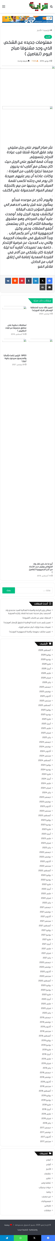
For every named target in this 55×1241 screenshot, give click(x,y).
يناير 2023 (46, 848)
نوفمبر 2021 (45, 912)
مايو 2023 (46, 829)
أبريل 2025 (46, 724)
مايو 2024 (46, 774)
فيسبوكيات (46, 1201)
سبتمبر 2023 (45, 811)
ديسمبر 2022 (45, 852)
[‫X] (42, 281)
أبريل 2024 (46, 779)
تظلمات (47, 1174)
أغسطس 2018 (45, 1091)
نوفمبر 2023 (45, 802)
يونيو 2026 (46, 659)
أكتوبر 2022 (45, 861)
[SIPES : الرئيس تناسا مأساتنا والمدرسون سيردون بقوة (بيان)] (14, 345)
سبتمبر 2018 (45, 1086)
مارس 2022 (46, 894)
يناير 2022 (46, 903)
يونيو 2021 (46, 935)
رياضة (48, 1192)
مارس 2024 (46, 783)
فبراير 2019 (46, 1063)
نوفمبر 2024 (45, 747)
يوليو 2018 (46, 1096)
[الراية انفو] (38, 6)
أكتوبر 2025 (45, 696)
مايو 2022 (46, 884)
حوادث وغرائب (45, 1188)
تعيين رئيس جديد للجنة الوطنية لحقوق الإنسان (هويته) (27, 623)
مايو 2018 (46, 1105)
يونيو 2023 (46, 825)
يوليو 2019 (46, 1040)
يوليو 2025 (46, 710)
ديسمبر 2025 (45, 687)
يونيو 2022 (46, 880)
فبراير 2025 (46, 733)
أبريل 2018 (46, 1109)
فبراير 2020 (46, 1008)
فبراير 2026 (46, 678)
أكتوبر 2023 (45, 806)
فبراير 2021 (46, 953)
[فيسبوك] (49, 281)
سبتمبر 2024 (45, 756)
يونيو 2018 (46, 1100)
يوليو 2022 (46, 875)
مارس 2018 (46, 1114)
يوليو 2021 (46, 930)
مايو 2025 (46, 719)
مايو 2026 (46, 664)
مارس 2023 (46, 838)
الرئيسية (46, 30)
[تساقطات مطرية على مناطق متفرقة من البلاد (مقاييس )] (14, 314)
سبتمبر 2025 (45, 701)
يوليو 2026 (46, 655)
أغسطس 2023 (44, 815)
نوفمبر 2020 (45, 967)
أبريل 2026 (46, 669)
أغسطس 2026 (44, 650)
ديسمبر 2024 (45, 742)
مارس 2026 (46, 673)
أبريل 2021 (46, 944)
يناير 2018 (47, 1123)
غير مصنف (46, 1197)
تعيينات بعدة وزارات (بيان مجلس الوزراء (34, 627)
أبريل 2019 (46, 1054)
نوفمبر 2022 (45, 857)
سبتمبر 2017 (45, 1141)
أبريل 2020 (46, 999)
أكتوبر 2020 (45, 972)
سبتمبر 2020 (45, 976)
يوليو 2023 (46, 820)
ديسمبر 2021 (45, 907)
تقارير (48, 1178)
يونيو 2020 (46, 990)
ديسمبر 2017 (45, 1128)
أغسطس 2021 (45, 926)
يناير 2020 (46, 1013)
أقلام (48, 1165)
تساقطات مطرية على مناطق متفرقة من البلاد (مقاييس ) (15, 328)
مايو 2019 (46, 1050)
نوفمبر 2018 (45, 1077)
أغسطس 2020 (44, 981)
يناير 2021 (47, 958)
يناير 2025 (46, 737)
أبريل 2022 (46, 889)
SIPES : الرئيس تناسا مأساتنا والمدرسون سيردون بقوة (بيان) (15, 358)
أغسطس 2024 (44, 760)
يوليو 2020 (46, 985)
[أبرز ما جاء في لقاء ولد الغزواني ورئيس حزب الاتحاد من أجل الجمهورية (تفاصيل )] (41, 450)
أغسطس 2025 (44, 705)
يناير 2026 (46, 682)
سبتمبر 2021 (45, 921)
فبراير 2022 (46, 898)
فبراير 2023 (46, 843)
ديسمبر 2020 (45, 962)
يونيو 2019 (46, 1045)
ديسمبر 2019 (45, 1017)
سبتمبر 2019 (45, 1031)
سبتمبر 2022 (45, 866)
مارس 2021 (46, 949)
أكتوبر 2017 (46, 1137)
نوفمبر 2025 (45, 692)
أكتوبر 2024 (45, 751)
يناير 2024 (46, 793)
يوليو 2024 (46, 765)
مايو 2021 (46, 939)
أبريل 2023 (46, 834)
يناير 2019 (47, 1068)
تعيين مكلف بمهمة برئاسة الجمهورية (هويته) (30, 632)
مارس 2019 (46, 1059)
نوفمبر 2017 (45, 1132)
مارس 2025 (46, 728)
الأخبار (39, 30)
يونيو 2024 (46, 770)
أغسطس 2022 (44, 871)
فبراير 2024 (46, 788)
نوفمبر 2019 (45, 1022)
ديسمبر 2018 (45, 1073)
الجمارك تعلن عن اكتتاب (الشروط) (36, 618)
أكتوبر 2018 (46, 1082)
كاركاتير (47, 1206)
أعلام (48, 1160)
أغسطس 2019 (45, 1036)
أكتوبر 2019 (46, 1027)
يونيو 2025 (46, 715)
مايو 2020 (46, 995)
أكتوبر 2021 (46, 916)
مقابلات (47, 1210)
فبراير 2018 (46, 1118)
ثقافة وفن (46, 1183)
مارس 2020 (46, 1004)
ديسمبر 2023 (45, 797)
